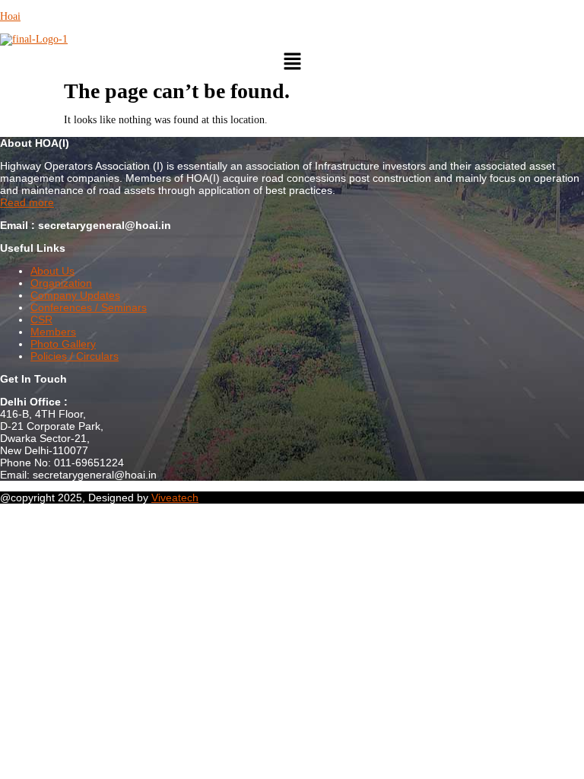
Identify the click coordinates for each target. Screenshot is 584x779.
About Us (52, 271)
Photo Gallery (63, 344)
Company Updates (75, 295)
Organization (61, 283)
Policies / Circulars (74, 356)
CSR (41, 319)
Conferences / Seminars (88, 307)
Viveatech (174, 497)
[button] (292, 62)
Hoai (10, 16)
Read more (27, 202)
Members (53, 332)
